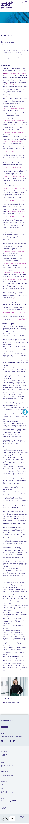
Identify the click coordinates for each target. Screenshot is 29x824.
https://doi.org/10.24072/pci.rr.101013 (17, 211)
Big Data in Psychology (6, 776)
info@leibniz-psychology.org (8, 808)
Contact (4, 726)
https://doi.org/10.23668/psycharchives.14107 (13, 188)
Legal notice (18, 817)
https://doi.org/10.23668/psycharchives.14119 (13, 251)
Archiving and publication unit (12, 702)
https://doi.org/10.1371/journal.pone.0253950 (13, 298)
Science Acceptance (5, 774)
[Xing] (10, 741)
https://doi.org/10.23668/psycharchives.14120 (13, 241)
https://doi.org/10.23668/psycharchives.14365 (13, 151)
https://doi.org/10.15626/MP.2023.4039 (12, 167)
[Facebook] (6, 741)
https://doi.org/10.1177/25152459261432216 (16, 84)
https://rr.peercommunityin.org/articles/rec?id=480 (15, 263)
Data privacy (25, 817)
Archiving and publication (6, 766)
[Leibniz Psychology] (7, 9)
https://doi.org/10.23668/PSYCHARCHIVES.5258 (14, 312)
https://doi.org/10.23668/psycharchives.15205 (13, 159)
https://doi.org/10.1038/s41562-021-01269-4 (17, 279)
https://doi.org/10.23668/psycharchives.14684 (13, 216)
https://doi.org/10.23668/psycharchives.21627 (15, 73)
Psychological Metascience (7, 775)
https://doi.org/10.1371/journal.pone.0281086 (13, 272)
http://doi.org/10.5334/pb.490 (18, 319)
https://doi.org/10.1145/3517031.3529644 (12, 290)
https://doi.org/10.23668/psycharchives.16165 (13, 120)
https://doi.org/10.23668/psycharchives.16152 (13, 108)
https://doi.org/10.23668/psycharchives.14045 (13, 228)
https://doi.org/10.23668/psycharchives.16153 (13, 132)
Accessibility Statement (23, 816)
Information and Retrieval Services (8, 765)
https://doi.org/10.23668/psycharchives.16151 (13, 96)
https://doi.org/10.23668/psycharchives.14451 (13, 176)
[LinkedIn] (14, 741)
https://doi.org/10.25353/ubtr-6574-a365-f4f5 (13, 141)
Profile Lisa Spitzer (7, 25)
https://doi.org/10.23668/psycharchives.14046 (13, 200)
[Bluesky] (2, 741)
